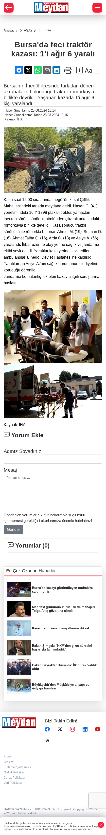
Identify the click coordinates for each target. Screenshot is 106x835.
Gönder (13, 529)
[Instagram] (72, 729)
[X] (60, 729)
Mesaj (10, 470)
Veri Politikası (13, 783)
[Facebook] (47, 729)
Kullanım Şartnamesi (18, 767)
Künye (8, 757)
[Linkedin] (85, 729)
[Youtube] (98, 729)
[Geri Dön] (9, 8)
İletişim (8, 762)
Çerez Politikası (14, 777)
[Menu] (97, 8)
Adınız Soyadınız (22, 451)
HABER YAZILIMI (15, 809)
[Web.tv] (47, 741)
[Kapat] (101, 824)
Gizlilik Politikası (14, 772)
